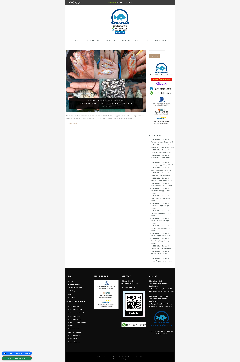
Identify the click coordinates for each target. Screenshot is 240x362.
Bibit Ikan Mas (73, 338)
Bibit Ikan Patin (74, 335)
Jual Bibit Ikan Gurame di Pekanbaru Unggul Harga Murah (160, 253)
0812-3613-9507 (124, 2)
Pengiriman (109, 40)
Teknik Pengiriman (75, 287)
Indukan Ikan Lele (74, 332)
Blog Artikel (161, 40)
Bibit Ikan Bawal (74, 316)
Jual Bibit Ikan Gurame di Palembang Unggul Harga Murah (160, 240)
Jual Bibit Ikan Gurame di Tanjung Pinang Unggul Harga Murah (161, 228)
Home (76, 40)
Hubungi (71, 297)
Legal (148, 40)
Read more (73, 123)
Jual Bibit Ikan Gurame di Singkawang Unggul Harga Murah (160, 157)
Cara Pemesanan (74, 284)
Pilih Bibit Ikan (91, 40)
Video (138, 40)
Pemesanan (125, 40)
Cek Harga (72, 291)
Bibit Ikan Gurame (75, 309)
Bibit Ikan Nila (73, 306)
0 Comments (120, 100)
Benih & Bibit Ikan (108, 100)
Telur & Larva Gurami (76, 313)
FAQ (70, 294)
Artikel (100, 100)
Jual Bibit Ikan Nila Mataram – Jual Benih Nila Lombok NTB (106, 103)
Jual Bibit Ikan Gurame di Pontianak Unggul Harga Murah (160, 220)
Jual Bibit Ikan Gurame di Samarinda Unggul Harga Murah (160, 205)
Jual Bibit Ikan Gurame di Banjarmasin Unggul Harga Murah (160, 190)
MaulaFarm (93, 100)
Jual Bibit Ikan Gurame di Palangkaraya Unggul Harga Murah (161, 213)
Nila (115, 100)
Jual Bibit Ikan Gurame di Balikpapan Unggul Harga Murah (160, 198)
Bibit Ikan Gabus (74, 319)
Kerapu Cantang (74, 342)
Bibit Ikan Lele (73, 329)
